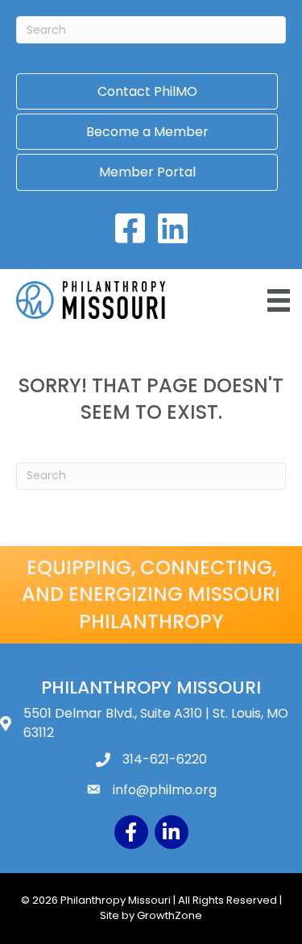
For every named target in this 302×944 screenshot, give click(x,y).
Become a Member (147, 131)
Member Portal (147, 172)
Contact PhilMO (147, 91)
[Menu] (278, 300)
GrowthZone (169, 915)
